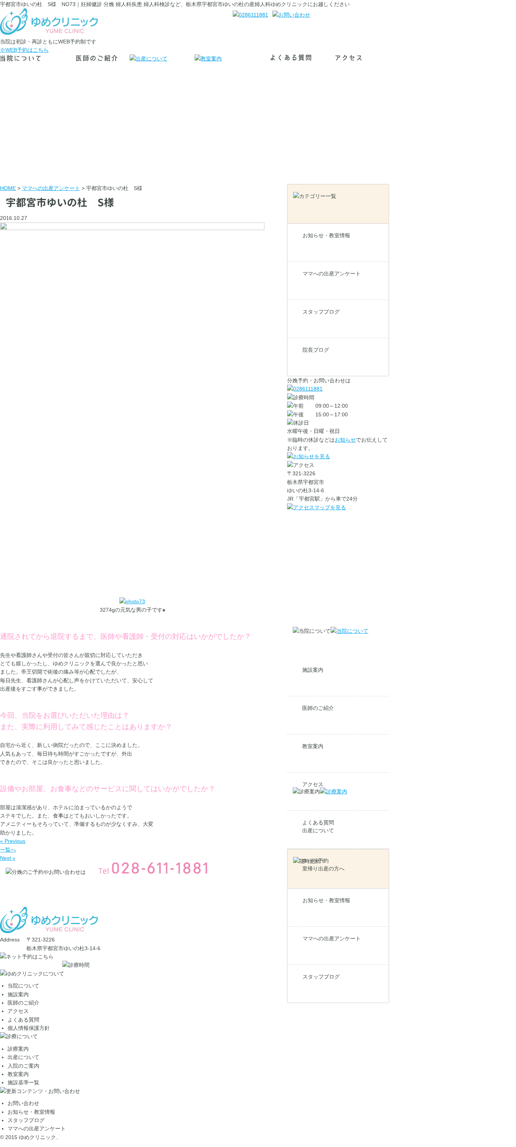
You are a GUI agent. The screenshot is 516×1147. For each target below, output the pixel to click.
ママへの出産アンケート (332, 274)
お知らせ (345, 440)
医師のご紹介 (318, 708)
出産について (318, 830)
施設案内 (312, 670)
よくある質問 (23, 1020)
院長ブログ (316, 350)
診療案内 (18, 1049)
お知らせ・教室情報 (326, 235)
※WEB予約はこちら (24, 50)
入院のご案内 (23, 1066)
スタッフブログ (321, 312)
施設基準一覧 (23, 1082)
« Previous (12, 841)
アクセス (18, 1011)
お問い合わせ (23, 1103)
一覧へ (8, 850)
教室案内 (312, 746)
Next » (7, 858)
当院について (23, 986)
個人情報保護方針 (29, 1028)
